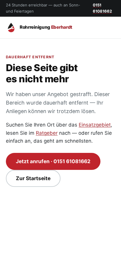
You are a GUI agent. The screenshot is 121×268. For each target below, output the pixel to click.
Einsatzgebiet (95, 125)
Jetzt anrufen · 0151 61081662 (53, 161)
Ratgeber (47, 133)
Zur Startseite (33, 178)
